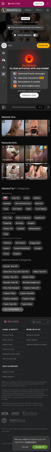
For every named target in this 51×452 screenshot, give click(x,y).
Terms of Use (7, 340)
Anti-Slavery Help (9, 359)
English (38, 322)
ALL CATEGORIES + (12, 309)
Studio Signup (32, 340)
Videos (29, 10)
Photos (40, 10)
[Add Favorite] (4, 45)
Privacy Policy (8, 335)
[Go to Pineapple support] (4, 420)
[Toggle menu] (3, 3)
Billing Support (8, 377)
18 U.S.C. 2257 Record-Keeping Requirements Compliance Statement (24, 430)
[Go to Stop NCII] (18, 420)
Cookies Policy (8, 349)
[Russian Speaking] (5, 198)
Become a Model (33, 335)
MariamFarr (8, 188)
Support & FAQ (8, 372)
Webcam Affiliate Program (36, 345)
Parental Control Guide (11, 354)
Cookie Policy (30, 442)
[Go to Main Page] (16, 3)
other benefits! (33, 91)
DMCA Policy (7, 345)
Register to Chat (29, 95)
